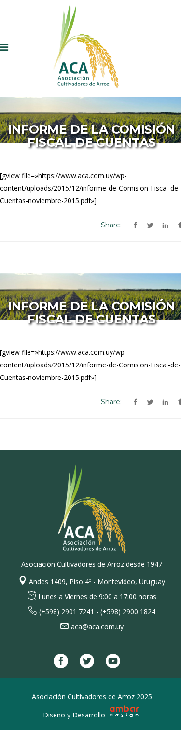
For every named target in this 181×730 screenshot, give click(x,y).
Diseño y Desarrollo (75, 714)
